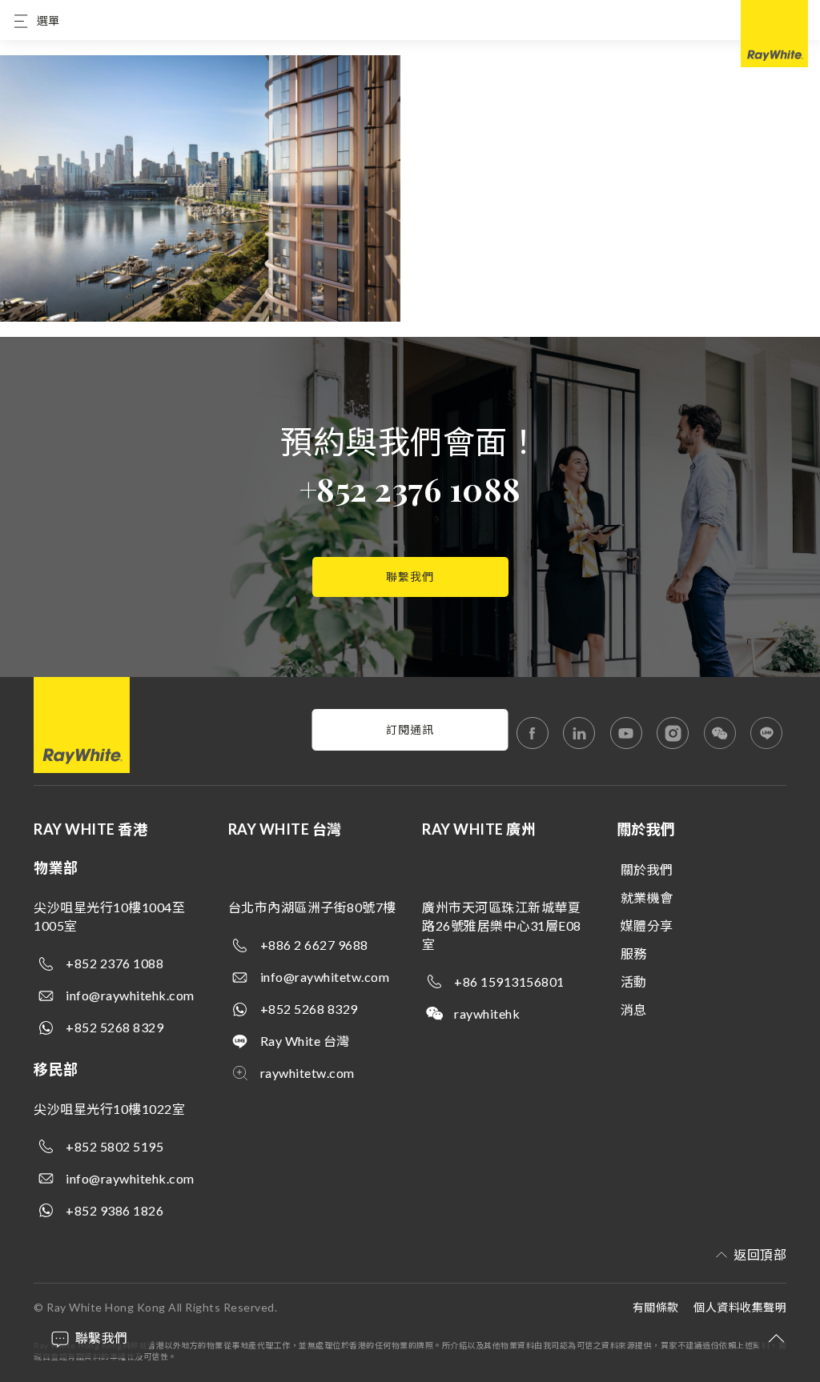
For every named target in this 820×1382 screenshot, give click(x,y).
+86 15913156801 (509, 981)
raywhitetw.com (307, 1072)
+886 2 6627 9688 (314, 944)
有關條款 (656, 1307)
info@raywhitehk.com (130, 995)
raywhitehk (487, 1013)
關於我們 (647, 869)
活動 (634, 981)
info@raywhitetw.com (325, 976)
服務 (634, 953)
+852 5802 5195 (114, 1146)
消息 (634, 1009)
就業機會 (647, 897)
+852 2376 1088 (410, 488)
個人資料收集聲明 (739, 1307)
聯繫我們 (410, 576)
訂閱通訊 (410, 729)
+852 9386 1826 (114, 1210)
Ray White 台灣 (305, 1040)
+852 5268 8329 (114, 1027)
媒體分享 (647, 925)
